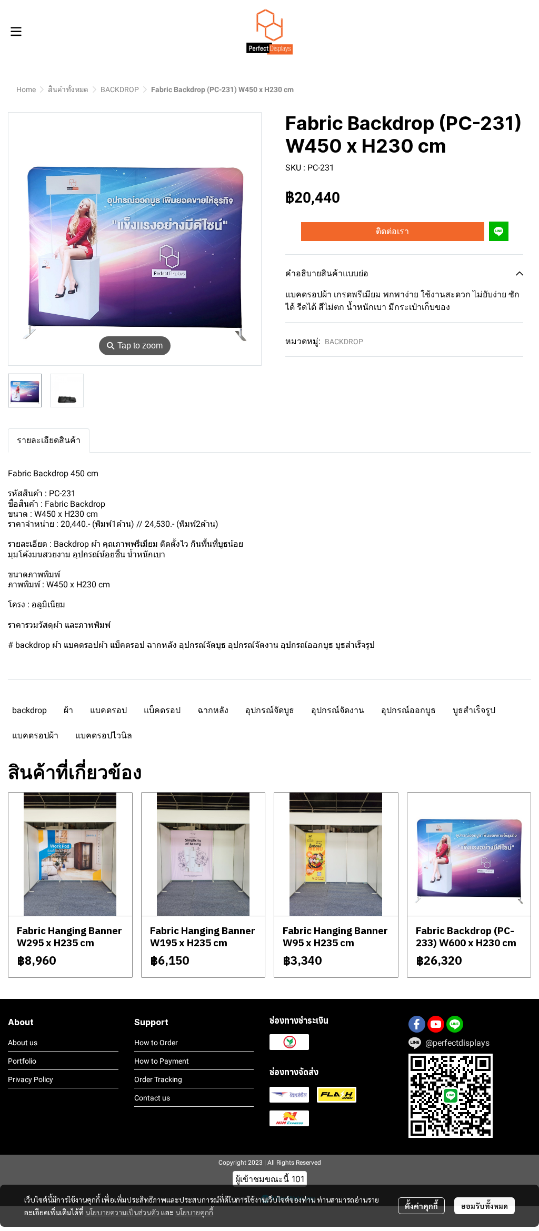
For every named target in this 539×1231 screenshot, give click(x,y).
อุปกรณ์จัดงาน (337, 710)
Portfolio (22, 1061)
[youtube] (435, 1024)
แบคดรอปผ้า (35, 735)
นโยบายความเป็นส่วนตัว (122, 1212)
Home (26, 89)
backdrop (29, 710)
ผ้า (68, 710)
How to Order (156, 1042)
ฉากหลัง (212, 710)
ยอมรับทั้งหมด (484, 1205)
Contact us (152, 1098)
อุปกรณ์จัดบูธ (269, 710)
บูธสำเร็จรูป (474, 710)
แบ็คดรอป (162, 710)
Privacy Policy (30, 1079)
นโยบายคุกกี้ (194, 1212)
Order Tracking (158, 1079)
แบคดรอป (108, 710)
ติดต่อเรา (392, 231)
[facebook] (416, 1024)
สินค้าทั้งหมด (68, 89)
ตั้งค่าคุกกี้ (421, 1205)
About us (22, 1042)
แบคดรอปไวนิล (103, 735)
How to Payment (161, 1061)
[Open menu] (15, 31)
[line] (454, 1024)
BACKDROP (120, 89)
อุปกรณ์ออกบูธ (408, 710)
